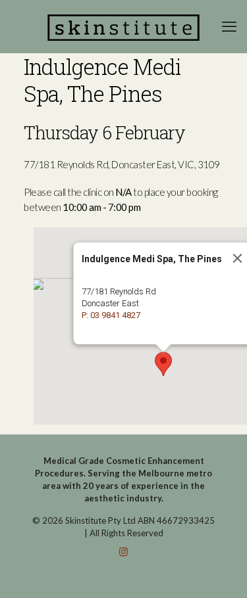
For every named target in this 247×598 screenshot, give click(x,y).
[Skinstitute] (123, 26)
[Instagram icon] (123, 551)
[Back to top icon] (220, 571)
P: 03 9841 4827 (111, 315)
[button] (163, 364)
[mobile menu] (229, 26)
